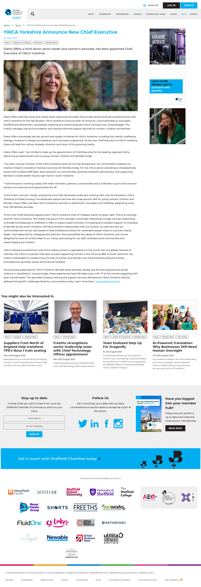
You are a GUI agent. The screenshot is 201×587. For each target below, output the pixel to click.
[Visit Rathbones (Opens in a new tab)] (113, 522)
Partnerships (122, 14)
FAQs (98, 580)
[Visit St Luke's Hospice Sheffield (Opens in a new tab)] (57, 522)
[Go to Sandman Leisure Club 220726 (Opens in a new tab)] (167, 46)
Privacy (64, 580)
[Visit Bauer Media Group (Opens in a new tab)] (29, 507)
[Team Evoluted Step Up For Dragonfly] (125, 317)
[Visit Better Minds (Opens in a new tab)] (29, 538)
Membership (105, 14)
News (184, 14)
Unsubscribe (82, 580)
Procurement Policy (147, 580)
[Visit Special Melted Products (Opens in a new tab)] (86, 522)
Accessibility (27, 580)
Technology (182, 337)
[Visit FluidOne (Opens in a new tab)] (29, 522)
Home (7, 25)
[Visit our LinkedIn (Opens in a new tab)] (94, 424)
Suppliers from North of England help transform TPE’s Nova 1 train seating (25, 346)
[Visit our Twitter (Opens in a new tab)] (82, 424)
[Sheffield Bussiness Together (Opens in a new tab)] (187, 498)
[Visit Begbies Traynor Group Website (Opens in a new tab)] (169, 498)
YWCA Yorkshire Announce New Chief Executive (51, 25)
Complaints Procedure (119, 580)
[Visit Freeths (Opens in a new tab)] (85, 507)
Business (38, 43)
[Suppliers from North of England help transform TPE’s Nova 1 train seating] (26, 317)
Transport (17, 337)
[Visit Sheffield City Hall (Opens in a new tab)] (71, 553)
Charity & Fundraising (22, 43)
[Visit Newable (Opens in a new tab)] (57, 538)
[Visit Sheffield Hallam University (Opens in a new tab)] (74, 492)
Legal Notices (47, 580)
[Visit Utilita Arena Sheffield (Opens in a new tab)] (114, 538)
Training (137, 14)
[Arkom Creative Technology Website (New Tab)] (180, 580)
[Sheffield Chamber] (14, 14)
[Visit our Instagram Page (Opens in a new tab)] (118, 424)
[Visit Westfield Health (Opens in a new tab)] (19, 492)
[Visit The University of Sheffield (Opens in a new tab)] (102, 492)
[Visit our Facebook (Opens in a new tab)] (106, 424)
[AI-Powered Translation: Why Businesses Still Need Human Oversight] (175, 317)
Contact (193, 14)
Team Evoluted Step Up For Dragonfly (122, 345)
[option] (71, 85)
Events (173, 14)
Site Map (9, 580)
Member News (51, 43)
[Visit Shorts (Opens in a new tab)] (57, 507)
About (91, 14)
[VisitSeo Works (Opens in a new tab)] (113, 507)
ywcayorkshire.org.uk (107, 281)
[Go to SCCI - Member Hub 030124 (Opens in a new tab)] (167, 86)
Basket (153, 5)
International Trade (156, 14)
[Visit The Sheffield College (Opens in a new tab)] (127, 492)
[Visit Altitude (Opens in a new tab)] (47, 492)
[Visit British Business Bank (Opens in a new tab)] (86, 538)
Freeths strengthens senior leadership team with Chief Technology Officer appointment (72, 348)
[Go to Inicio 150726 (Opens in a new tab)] (167, 126)
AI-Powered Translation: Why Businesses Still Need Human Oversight (175, 346)
